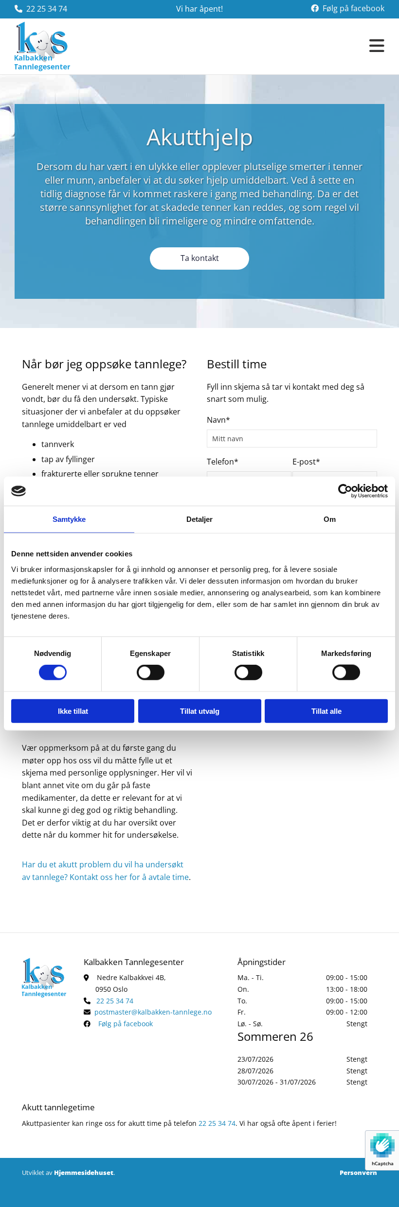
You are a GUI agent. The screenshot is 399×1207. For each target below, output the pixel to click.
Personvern (358, 1172)
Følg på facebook (353, 8)
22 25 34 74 (46, 8)
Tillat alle (326, 711)
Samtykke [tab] (69, 519)
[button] (249, 46)
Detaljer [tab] (199, 519)
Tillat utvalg (199, 711)
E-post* (306, 461)
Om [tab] (330, 519)
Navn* (218, 420)
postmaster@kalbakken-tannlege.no (153, 1012)
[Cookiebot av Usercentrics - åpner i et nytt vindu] (345, 491)
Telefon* (222, 461)
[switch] (150, 672)
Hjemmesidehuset (83, 1172)
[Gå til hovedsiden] (57, 46)
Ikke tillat (73, 711)
